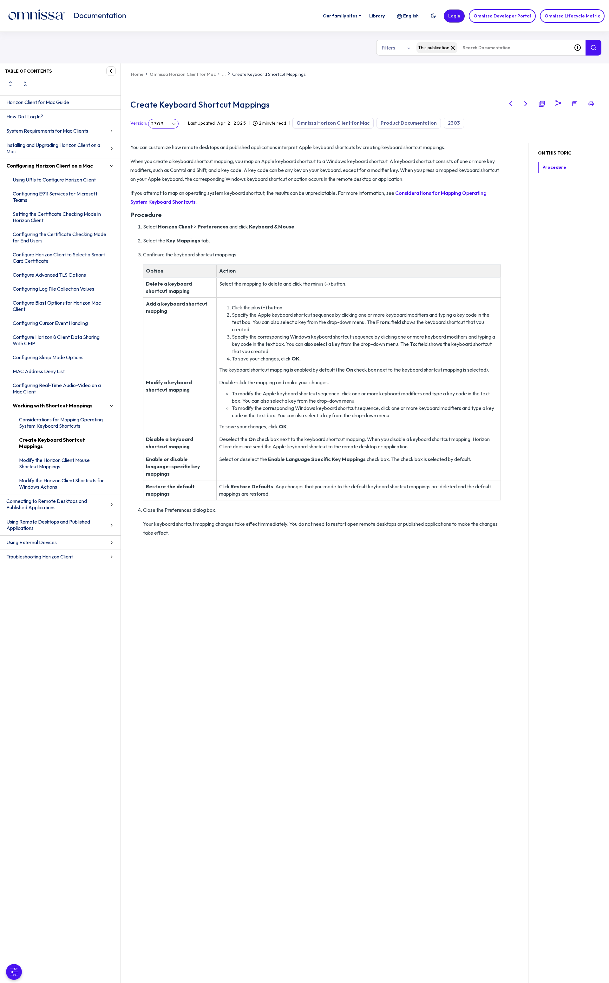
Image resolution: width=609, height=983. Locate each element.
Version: (138, 123)
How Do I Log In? (24, 116)
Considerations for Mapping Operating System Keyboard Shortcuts (61, 422)
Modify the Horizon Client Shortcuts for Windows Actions (61, 483)
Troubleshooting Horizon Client (39, 556)
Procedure (554, 167)
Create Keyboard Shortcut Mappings (52, 443)
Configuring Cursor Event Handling (50, 323)
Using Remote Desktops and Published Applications (48, 524)
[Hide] (111, 71)
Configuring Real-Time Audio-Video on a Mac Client (57, 388)
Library (377, 16)
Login (454, 16)
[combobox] (492, 48)
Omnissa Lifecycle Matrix (572, 16)
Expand (10, 84)
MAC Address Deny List (39, 371)
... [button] (224, 74)
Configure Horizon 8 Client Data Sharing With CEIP (56, 340)
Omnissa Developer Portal (502, 16)
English (411, 16)
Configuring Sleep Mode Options (48, 357)
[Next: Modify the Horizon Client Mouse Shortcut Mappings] (526, 104)
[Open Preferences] (14, 972)
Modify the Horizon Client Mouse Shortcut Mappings (54, 463)
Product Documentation (409, 123)
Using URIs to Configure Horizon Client (54, 179)
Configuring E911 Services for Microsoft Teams (55, 196)
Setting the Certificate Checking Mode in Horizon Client (57, 217)
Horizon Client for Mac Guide (37, 102)
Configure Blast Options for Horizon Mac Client (57, 306)
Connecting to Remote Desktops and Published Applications (46, 504)
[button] (433, 16)
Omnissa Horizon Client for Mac (183, 74)
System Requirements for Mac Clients (47, 131)
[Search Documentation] (593, 48)
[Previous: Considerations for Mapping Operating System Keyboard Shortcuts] (510, 104)
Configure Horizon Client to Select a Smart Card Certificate (59, 257)
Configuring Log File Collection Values (53, 289)
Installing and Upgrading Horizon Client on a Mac (53, 148)
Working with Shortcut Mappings (53, 405)
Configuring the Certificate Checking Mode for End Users (59, 237)
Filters (388, 47)
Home (137, 74)
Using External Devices (31, 542)
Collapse (25, 84)
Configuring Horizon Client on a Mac (49, 165)
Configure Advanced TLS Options (49, 275)
